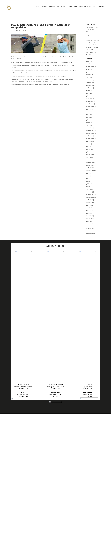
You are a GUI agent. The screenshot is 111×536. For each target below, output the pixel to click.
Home (37, 7)
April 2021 (88, 184)
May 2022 (88, 149)
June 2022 (88, 147)
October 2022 (89, 136)
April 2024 (88, 96)
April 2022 (88, 152)
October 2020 (89, 200)
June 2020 (88, 211)
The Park (44, 7)
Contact (101, 7)
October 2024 (89, 88)
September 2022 (90, 139)
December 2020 (90, 195)
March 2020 (89, 216)
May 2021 (88, 181)
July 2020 (88, 208)
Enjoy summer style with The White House (92, 28)
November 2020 (90, 197)
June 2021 (88, 179)
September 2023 (90, 107)
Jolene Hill (15, 31)
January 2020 (89, 221)
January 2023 (89, 128)
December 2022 (90, 131)
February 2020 (89, 219)
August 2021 (89, 173)
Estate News (29, 31)
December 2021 (90, 163)
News (95, 7)
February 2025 (89, 77)
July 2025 (88, 69)
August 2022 (89, 141)
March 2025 (89, 75)
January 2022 (89, 160)
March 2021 (88, 187)
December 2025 (90, 64)
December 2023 (90, 101)
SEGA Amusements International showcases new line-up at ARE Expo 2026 (92, 35)
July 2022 (88, 144)
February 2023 (89, 125)
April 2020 (88, 213)
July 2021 (88, 176)
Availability (61, 7)
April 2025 (88, 72)
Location (51, 7)
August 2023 (89, 109)
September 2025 (90, 67)
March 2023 (89, 123)
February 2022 (89, 157)
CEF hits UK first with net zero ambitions (92, 49)
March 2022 (89, 155)
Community (73, 7)
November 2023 (90, 104)
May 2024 (88, 93)
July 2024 (88, 91)
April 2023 (88, 120)
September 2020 (90, 203)
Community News (90, 231)
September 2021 (90, 171)
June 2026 (88, 61)
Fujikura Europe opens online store (91, 53)
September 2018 (90, 224)
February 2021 (89, 189)
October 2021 (89, 168)
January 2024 (89, 99)
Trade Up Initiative (85, 7)
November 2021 (90, 165)
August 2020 (89, 205)
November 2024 (90, 85)
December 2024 (90, 83)
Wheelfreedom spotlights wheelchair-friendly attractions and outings (92, 43)
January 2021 (89, 192)
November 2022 (90, 133)
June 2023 (88, 115)
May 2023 (88, 117)
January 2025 (89, 80)
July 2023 (88, 112)
